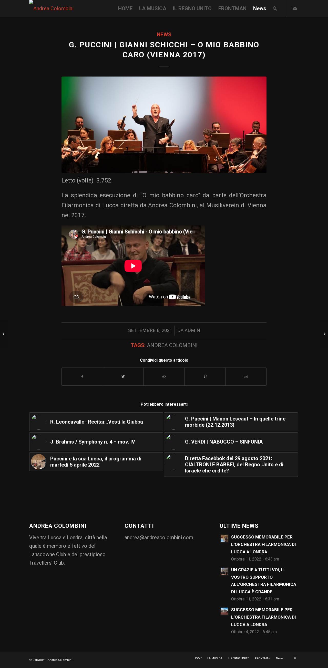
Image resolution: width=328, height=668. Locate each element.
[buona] (163, 125)
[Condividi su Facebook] (82, 376)
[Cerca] (275, 8)
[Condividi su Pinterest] (205, 376)
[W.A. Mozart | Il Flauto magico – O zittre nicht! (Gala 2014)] (324, 334)
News (164, 34)
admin (192, 330)
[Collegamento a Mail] (295, 8)
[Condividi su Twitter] (123, 376)
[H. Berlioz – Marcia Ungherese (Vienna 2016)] (4, 334)
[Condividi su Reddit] (245, 376)
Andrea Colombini (172, 345)
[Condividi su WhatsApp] (164, 376)
